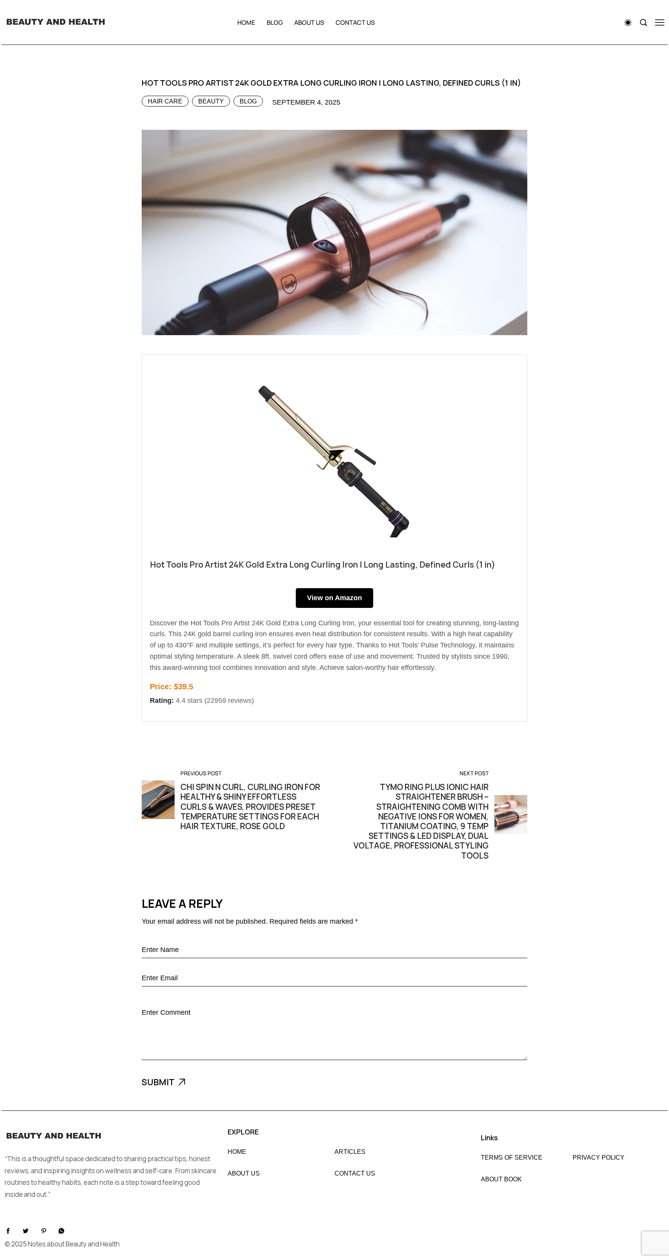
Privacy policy (598, 1158)
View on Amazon (334, 598)
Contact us (355, 22)
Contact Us (354, 1173)
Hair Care (165, 101)
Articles (349, 1152)
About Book (501, 1179)
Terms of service (511, 1158)
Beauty (211, 101)
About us (309, 22)
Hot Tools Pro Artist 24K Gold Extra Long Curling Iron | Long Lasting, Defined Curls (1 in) (322, 564)
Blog (275, 22)
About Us (244, 1173)
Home (246, 22)
